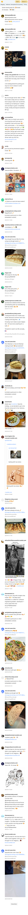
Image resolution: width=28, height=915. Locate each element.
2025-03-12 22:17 (8, 810)
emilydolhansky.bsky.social (13, 612)
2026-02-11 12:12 (8, 42)
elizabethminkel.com (11, 739)
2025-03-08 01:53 (8, 899)
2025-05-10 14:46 (8, 308)
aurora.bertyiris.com (11, 139)
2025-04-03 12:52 (8, 663)
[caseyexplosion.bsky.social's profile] (2, 212)
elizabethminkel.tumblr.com (13, 735)
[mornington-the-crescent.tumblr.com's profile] (2, 437)
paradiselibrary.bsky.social (13, 313)
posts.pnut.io (16, 21)
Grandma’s (14, 404)
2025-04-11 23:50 (8, 588)
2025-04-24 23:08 (8, 397)
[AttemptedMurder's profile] (2, 16)
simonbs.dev (8, 668)
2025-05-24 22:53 (8, 268)
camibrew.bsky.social (11, 794)
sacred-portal (12, 448)
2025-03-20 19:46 (8, 758)
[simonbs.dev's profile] (2, 669)
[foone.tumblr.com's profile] (2, 835)
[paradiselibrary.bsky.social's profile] (2, 314)
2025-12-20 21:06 (8, 67)
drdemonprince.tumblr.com (13, 300)
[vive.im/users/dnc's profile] (2, 237)
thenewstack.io (9, 593)
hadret (7, 47)
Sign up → (24, 1)
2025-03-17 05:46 (8, 789)
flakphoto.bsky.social (11, 499)
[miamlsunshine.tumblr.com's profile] (2, 225)
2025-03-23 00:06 (8, 730)
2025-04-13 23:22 (8, 503)
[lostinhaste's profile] (2, 402)
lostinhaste (8, 402)
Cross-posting (19, 4)
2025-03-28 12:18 (8, 686)
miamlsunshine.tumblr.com (13, 225)
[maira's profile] (2, 96)
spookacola (8, 440)
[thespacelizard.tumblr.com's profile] (2, 748)
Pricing (25, 4)
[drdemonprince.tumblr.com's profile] (2, 301)
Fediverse (8, 4)
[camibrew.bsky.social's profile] (2, 795)
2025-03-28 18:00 (8, 672)
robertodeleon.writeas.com (12, 203)
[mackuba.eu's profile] (2, 386)
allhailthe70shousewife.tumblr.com (15, 540)
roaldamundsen (11, 444)
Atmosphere (13, 4)
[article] (14, 20)
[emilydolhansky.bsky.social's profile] (2, 613)
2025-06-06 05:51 (8, 206)
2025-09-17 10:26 (8, 141)
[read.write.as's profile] (2, 200)
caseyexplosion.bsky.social (13, 211)
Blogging (3, 4)
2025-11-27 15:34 (8, 90)
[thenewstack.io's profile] (2, 594)
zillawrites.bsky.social (11, 677)
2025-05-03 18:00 (8, 336)
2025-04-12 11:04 (8, 535)
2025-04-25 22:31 (8, 381)
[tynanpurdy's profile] (2, 159)
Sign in (17, 1)
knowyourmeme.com (11, 168)
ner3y (6, 146)
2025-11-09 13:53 (8, 112)
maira (6, 95)
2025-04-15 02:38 (8, 494)
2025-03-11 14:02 (8, 829)
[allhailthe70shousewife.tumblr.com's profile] (2, 541)
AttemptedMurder (10, 15)
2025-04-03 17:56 (8, 623)
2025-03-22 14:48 (8, 742)
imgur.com (8, 273)
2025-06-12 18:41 (8, 163)
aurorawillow (9, 117)
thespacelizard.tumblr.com (13, 747)
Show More (14, 904)
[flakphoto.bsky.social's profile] (2, 500)
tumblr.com (8, 492)
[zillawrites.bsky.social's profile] (2, 677)
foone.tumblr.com (10, 834)
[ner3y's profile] (2, 147)
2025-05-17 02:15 (8, 295)
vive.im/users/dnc (10, 237)
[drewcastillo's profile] (2, 73)
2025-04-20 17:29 (8, 431)
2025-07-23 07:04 (8, 153)
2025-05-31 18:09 (8, 220)
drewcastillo (8, 72)
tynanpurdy (8, 158)
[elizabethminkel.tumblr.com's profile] (2, 736)
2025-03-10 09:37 (8, 845)
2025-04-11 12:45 (8, 607)
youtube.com (11, 39)
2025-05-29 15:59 (8, 232)
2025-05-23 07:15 (8, 282)
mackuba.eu (8, 386)
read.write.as (9, 199)
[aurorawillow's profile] (2, 118)
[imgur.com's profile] (2, 273)
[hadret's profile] (2, 48)
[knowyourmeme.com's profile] (2, 169)
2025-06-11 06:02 (8, 194)
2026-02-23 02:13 (8, 24)
